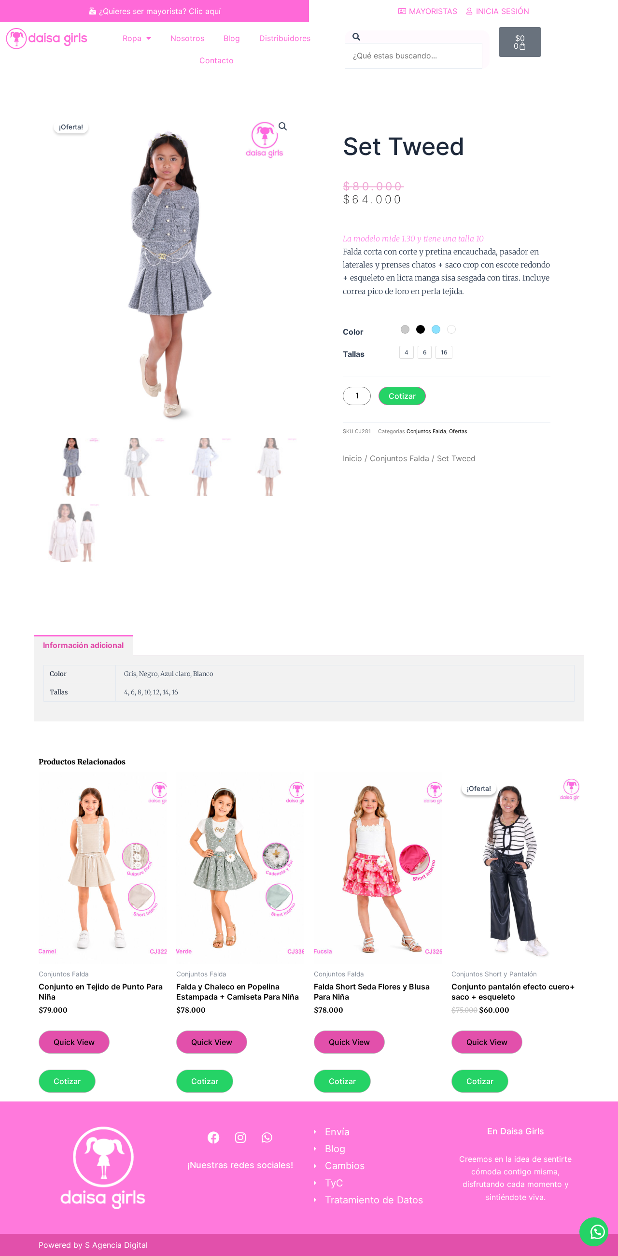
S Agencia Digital (116, 1245)
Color (353, 332)
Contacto (216, 60)
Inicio (352, 458)
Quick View (74, 1042)
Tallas (354, 354)
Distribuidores (284, 38)
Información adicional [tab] (83, 645)
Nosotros (187, 38)
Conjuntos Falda (426, 431)
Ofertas (458, 431)
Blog (232, 38)
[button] (283, 126)
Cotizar (402, 396)
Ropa (132, 38)
